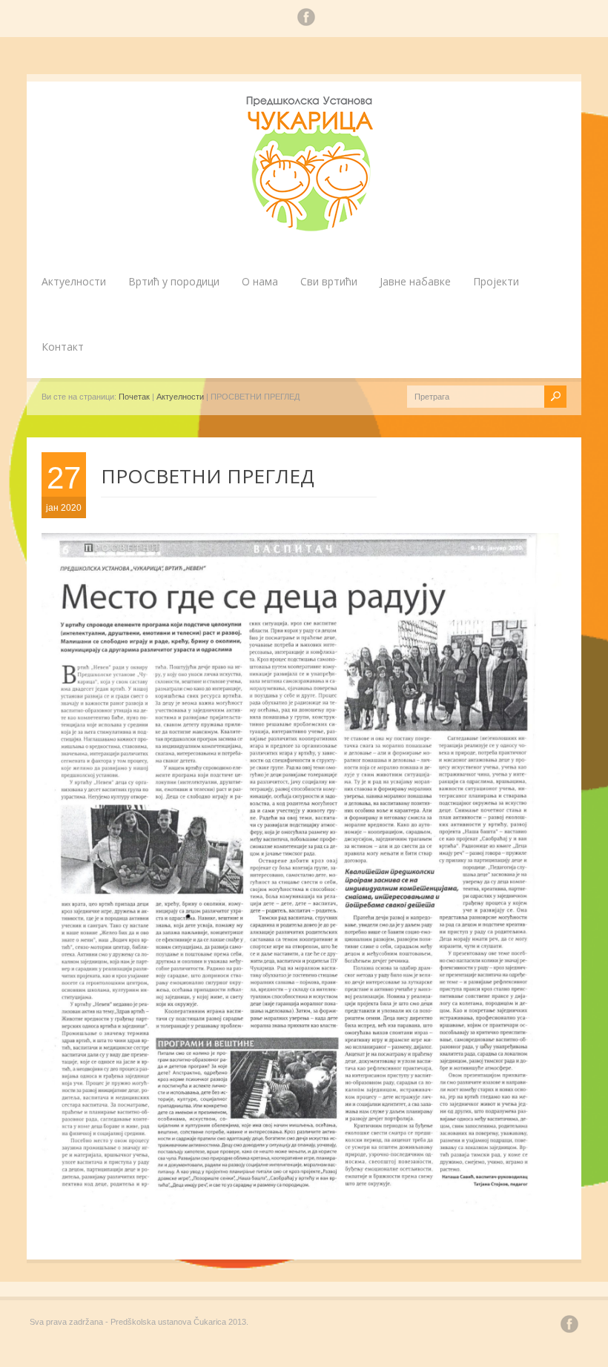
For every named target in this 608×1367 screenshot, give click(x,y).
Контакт (63, 347)
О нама (260, 281)
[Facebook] (306, 19)
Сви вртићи (328, 281)
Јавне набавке (415, 281)
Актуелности (74, 281)
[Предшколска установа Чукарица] (311, 228)
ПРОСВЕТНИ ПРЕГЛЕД (207, 476)
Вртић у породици (173, 281)
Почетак (134, 396)
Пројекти (496, 281)
